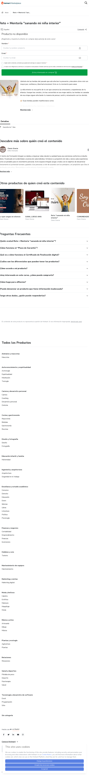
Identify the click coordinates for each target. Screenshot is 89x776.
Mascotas (5, 357)
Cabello (5, 596)
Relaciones (6, 657)
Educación (5, 497)
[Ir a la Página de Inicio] (12, 3)
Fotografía (6, 446)
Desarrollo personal (9, 402)
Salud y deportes (9, 671)
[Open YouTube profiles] (18, 734)
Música (4, 630)
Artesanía (5, 623)
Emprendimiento (8, 535)
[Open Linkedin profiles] (13, 734)
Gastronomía (6, 425)
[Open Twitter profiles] (8, 734)
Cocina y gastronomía (11, 415)
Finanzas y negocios (10, 528)
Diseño (4, 442)
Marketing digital (8, 582)
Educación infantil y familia (13, 456)
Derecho (5, 493)
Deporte (5, 678)
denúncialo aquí (76, 322)
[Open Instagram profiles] (23, 734)
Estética (5, 599)
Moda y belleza (8, 592)
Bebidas (5, 422)
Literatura (5, 511)
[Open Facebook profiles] (3, 734)
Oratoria (5, 405)
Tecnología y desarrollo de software (17, 695)
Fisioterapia (6, 681)
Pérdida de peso (8, 674)
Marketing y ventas (10, 579)
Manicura (5, 603)
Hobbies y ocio (8, 552)
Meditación (6, 378)
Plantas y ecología (9, 640)
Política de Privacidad (76, 66)
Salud (4, 685)
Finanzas (5, 538)
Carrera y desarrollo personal (14, 391)
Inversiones (6, 542)
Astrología (6, 371)
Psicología (6, 518)
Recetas (5, 429)
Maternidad (6, 459)
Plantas (5, 647)
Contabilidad (6, 531)
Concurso (5, 490)
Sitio (3, 705)
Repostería (6, 419)
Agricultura (6, 644)
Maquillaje (6, 606)
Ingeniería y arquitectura (12, 469)
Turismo (5, 555)
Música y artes (8, 620)
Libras (4, 507)
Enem (4, 500)
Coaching (5, 398)
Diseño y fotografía (10, 439)
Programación (7, 702)
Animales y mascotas (11, 354)
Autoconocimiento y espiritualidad (16, 367)
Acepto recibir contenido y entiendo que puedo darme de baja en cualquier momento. (25, 63)
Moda (4, 610)
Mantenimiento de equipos (13, 565)
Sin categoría (7, 715)
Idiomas (5, 504)
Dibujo (4, 627)
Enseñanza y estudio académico (15, 486)
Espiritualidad (7, 374)
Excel (4, 698)
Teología (5, 381)
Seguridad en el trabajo (10, 476)
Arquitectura (6, 473)
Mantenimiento (7, 569)
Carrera (4, 395)
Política (4, 514)
